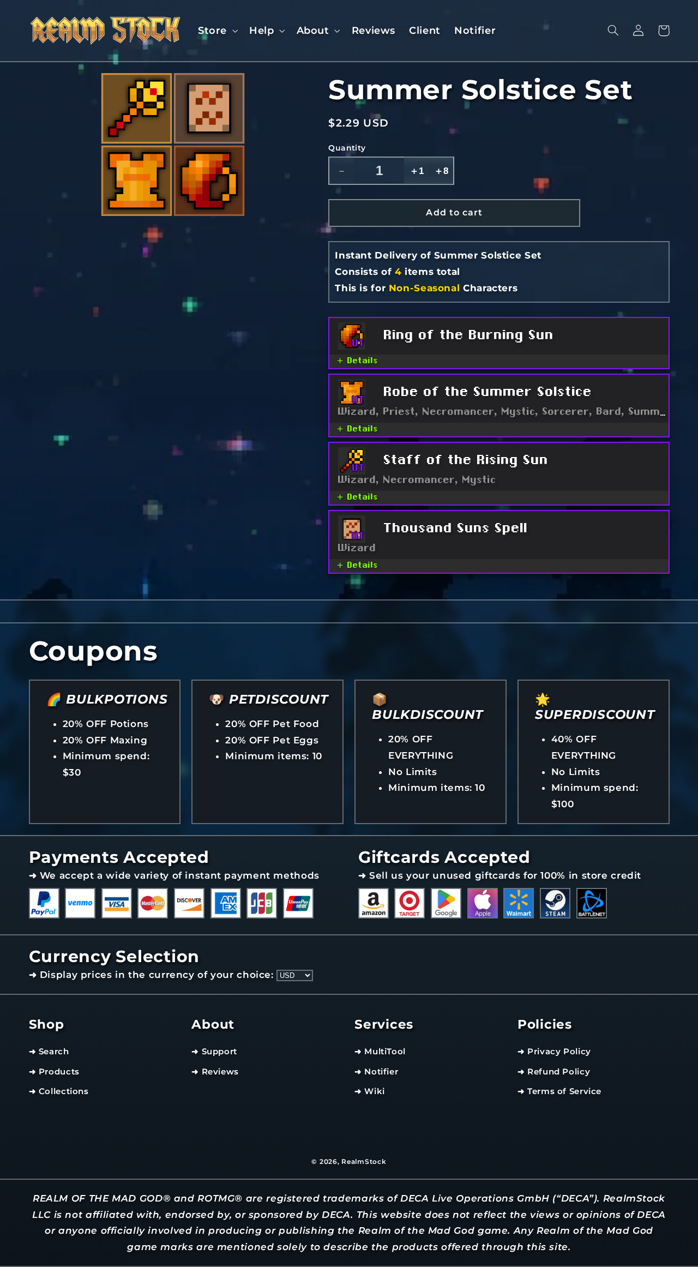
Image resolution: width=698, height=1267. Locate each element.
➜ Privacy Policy (554, 1051)
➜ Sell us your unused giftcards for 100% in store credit (499, 875)
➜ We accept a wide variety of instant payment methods (174, 875)
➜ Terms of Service (559, 1091)
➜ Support (214, 1051)
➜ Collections (59, 1091)
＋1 (417, 171)
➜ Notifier (376, 1072)
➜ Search (49, 1051)
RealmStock (363, 1162)
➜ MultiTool (380, 1051)
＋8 (441, 171)
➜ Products (54, 1072)
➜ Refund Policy (554, 1072)
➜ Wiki (369, 1091)
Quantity (346, 147)
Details (362, 361)
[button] (216, 30)
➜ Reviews (215, 1072)
